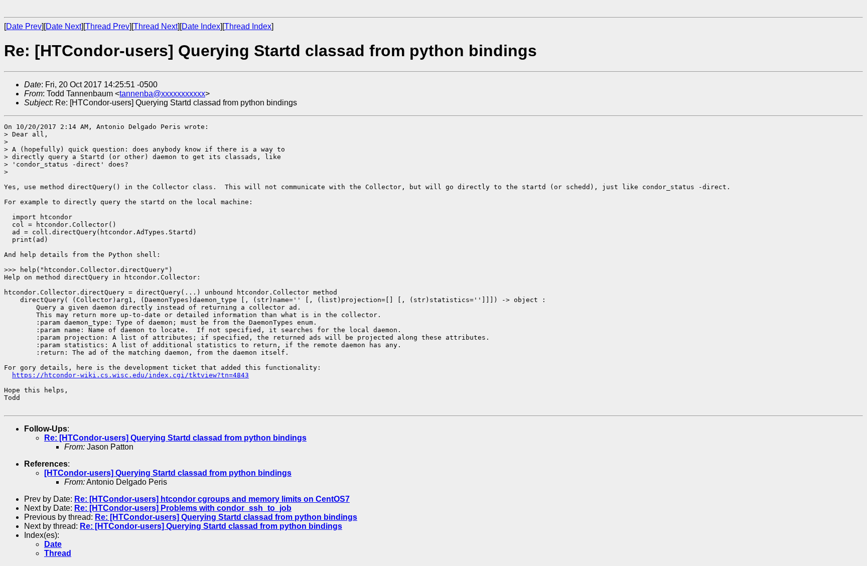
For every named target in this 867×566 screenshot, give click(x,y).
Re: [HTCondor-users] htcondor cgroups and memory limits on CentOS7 (212, 499)
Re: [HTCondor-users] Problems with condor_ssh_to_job (183, 508)
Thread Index (247, 26)
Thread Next (155, 26)
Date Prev (24, 26)
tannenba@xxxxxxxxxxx (162, 93)
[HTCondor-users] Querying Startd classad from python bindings (168, 473)
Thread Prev (107, 26)
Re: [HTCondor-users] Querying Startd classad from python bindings (175, 438)
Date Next (63, 26)
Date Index (201, 26)
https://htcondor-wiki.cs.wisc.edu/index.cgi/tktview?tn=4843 (130, 375)
